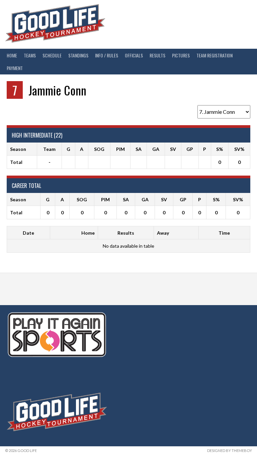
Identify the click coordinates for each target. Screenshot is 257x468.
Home (12, 55)
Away (163, 233)
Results (157, 55)
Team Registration (214, 55)
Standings (78, 55)
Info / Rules (106, 55)
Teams (30, 55)
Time (224, 233)
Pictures (181, 55)
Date (28, 233)
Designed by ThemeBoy (229, 450)
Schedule (52, 55)
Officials (134, 55)
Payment (15, 67)
